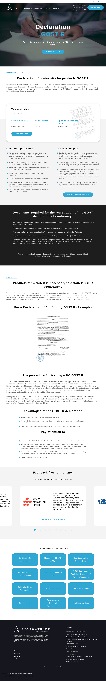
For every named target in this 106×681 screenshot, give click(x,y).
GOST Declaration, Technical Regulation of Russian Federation (82, 640)
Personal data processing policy (53, 666)
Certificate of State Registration (76, 646)
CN (102, 1)
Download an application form (78, 194)
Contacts (55, 8)
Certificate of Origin (72, 651)
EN (97, 1)
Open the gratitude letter (54, 519)
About (18, 8)
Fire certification (71, 649)
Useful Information (41, 8)
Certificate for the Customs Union (76, 634)
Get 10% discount (53, 52)
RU (93, 1)
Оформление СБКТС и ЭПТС (75, 632)
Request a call (95, 7)
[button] (35, 530)
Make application (22, 134)
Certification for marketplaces (75, 659)
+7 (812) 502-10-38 (78, 10)
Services (27, 8)
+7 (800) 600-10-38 (78, 5)
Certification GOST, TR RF (74, 643)
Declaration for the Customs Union (77, 637)
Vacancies (17, 653)
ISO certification (71, 654)
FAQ (15, 658)
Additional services (72, 662)
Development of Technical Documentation (79, 656)
